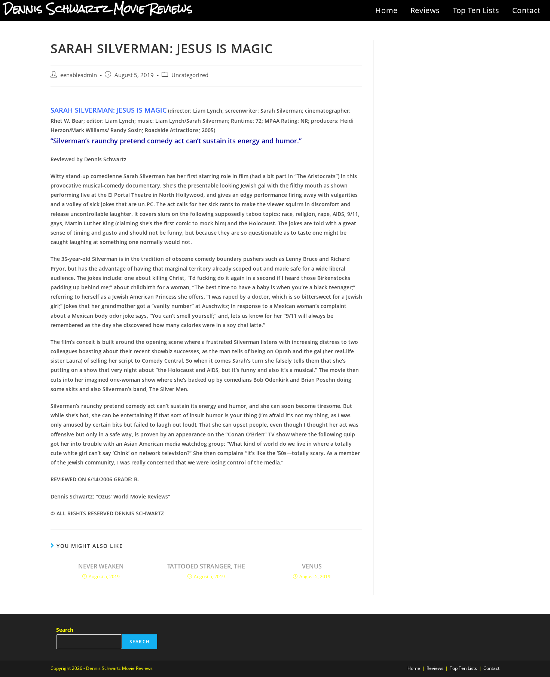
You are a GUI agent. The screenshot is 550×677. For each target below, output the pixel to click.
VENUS (312, 566)
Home (386, 10)
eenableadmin (78, 75)
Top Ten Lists (476, 10)
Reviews (425, 10)
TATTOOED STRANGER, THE (206, 566)
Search (64, 629)
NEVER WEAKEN (101, 566)
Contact (526, 10)
